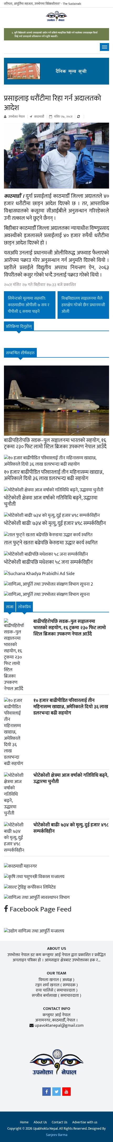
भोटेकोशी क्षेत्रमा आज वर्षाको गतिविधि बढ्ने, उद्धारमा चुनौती (50, 501)
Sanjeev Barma (56, 1135)
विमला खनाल (49, 979)
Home (24, 1122)
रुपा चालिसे (44, 990)
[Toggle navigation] (104, 47)
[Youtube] (66, 1092)
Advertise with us (84, 1122)
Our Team (56, 973)
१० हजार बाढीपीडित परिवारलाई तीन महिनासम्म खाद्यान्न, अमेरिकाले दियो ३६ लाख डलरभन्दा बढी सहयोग (53, 475)
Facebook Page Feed (39, 909)
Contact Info (56, 1008)
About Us (40, 1122)
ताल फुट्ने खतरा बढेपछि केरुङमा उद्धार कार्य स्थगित (50, 542)
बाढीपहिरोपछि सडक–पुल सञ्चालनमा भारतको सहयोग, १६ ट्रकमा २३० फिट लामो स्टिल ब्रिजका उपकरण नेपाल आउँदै (55, 443)
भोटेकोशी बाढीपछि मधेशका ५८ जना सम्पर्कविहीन (48, 562)
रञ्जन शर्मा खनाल (47, 985)
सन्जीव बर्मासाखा (44, 995)
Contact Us (59, 1122)
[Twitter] (56, 1092)
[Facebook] (46, 1092)
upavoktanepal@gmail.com (59, 1025)
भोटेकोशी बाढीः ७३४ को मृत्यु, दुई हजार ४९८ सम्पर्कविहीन (55, 523)
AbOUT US (56, 948)
